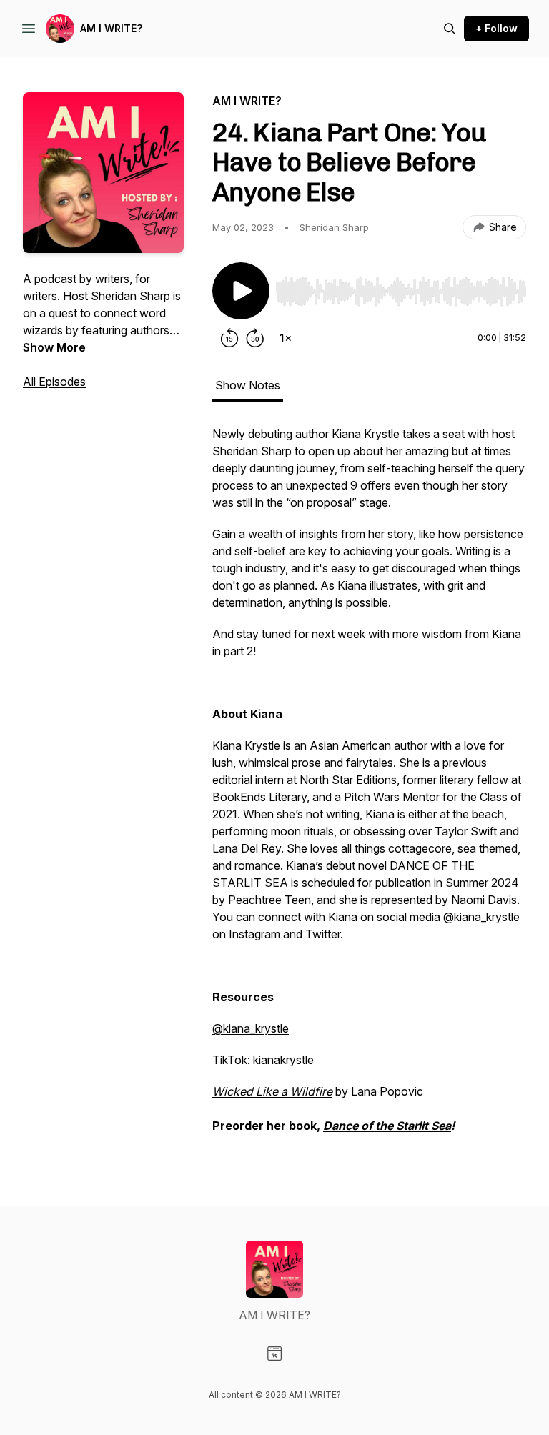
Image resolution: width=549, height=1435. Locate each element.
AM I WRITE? (111, 28)
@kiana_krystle (250, 1028)
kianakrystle (283, 1060)
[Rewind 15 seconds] (229, 338)
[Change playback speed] (285, 338)
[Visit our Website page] (274, 1353)
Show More (54, 347)
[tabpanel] (369, 786)
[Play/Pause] (240, 290)
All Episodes (54, 381)
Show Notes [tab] (247, 385)
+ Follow (496, 28)
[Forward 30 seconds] (255, 338)
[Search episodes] (449, 28)
